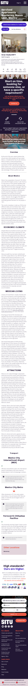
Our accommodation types (21, 646)
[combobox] (14, 601)
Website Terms (6, 684)
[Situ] (7, 624)
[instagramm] (9, 626)
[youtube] (3, 626)
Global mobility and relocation (6, 640)
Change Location (7, 122)
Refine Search (22, 18)
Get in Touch (4, 661)
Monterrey (6, 551)
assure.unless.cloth (22, 682)
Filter (4, 29)
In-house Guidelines (21, 684)
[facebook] (12, 626)
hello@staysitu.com (19, 680)
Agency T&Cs (4, 656)
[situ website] (4, 3)
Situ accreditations (20, 638)
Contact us (14, 103)
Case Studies (4, 672)
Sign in (19, 3)
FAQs (2, 674)
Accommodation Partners (19, 641)
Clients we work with (7, 633)
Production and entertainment (5, 653)
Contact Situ (21, 620)
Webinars (3, 669)
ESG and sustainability (19, 650)
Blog (2, 667)
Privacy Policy (13, 684)
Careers (17, 635)
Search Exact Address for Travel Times (14, 24)
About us (17, 633)
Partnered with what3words (9, 682)
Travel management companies (6, 636)
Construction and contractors (6, 649)
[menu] (25, 3)
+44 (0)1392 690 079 (9, 680)
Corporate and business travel (5, 644)
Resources (4, 664)
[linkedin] (6, 626)
